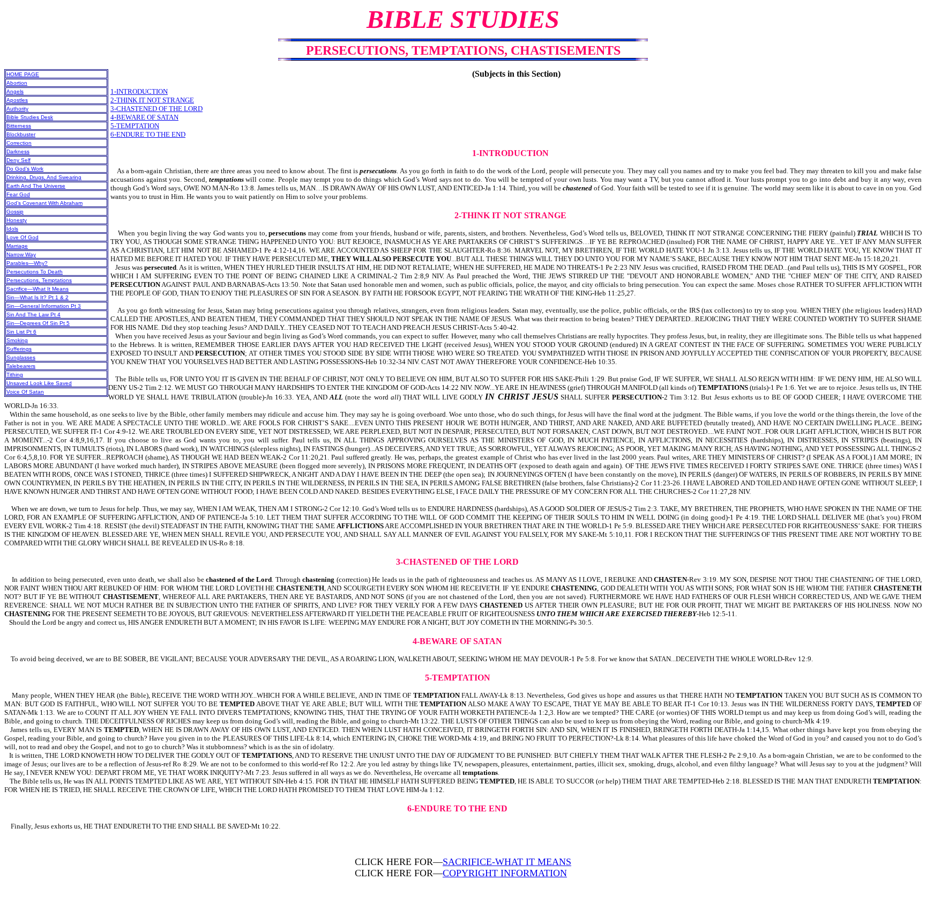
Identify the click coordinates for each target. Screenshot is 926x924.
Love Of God (22, 237)
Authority (17, 109)
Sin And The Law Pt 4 (33, 314)
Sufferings (19, 349)
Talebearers (20, 366)
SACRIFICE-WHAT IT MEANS (507, 861)
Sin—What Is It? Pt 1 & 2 (37, 297)
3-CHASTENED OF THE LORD (156, 109)
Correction (19, 143)
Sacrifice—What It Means (37, 289)
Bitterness (18, 126)
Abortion (16, 83)
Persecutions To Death (34, 272)
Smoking (17, 340)
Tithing (14, 375)
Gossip (15, 212)
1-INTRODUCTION (139, 91)
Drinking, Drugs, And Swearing (43, 177)
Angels (15, 91)
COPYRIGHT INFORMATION (505, 873)
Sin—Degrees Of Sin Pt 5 (38, 323)
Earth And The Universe (35, 186)
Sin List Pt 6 (21, 332)
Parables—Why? (27, 263)
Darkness (17, 151)
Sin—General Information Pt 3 (43, 306)
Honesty (16, 220)
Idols (12, 229)
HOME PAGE (22, 74)
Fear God (18, 194)
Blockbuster (20, 134)
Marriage (17, 246)
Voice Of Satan (25, 392)
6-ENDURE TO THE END (147, 134)
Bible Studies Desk (29, 117)
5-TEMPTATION (134, 126)
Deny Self (18, 160)
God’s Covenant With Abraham (44, 203)
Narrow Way (21, 254)
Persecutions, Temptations (39, 280)
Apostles (17, 100)
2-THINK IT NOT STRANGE (152, 100)
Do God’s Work (24, 169)
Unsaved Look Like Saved (39, 383)
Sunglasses (20, 357)
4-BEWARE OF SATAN (144, 117)
